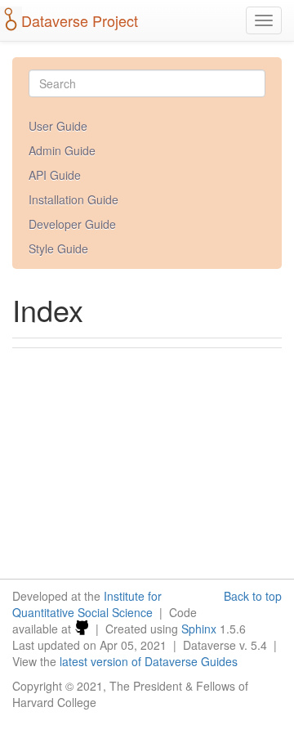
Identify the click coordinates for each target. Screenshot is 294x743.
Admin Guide (62, 150)
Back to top (253, 596)
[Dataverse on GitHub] (81, 628)
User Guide (58, 126)
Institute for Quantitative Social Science (87, 604)
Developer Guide (72, 224)
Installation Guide (73, 199)
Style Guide (58, 248)
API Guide (55, 175)
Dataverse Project (79, 20)
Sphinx (198, 628)
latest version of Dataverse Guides (149, 661)
